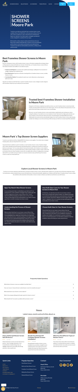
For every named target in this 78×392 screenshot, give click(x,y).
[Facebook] (61, 365)
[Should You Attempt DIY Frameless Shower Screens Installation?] (39, 317)
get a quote (6, 367)
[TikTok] (71, 365)
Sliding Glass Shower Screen (28, 372)
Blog (4, 339)
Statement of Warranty (9, 374)
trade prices (6, 369)
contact (5, 370)
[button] (19, 4)
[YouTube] (67, 365)
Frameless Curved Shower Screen (29, 369)
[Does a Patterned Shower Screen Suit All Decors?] (14, 317)
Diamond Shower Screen (27, 375)
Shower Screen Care (8, 372)
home (4, 364)
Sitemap (39, 387)
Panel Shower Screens (26, 363)
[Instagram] (64, 365)
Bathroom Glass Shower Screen (29, 366)
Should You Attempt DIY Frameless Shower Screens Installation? (36, 337)
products (5, 365)
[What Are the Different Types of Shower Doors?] (64, 317)
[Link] (5, 4)
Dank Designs (72, 387)
